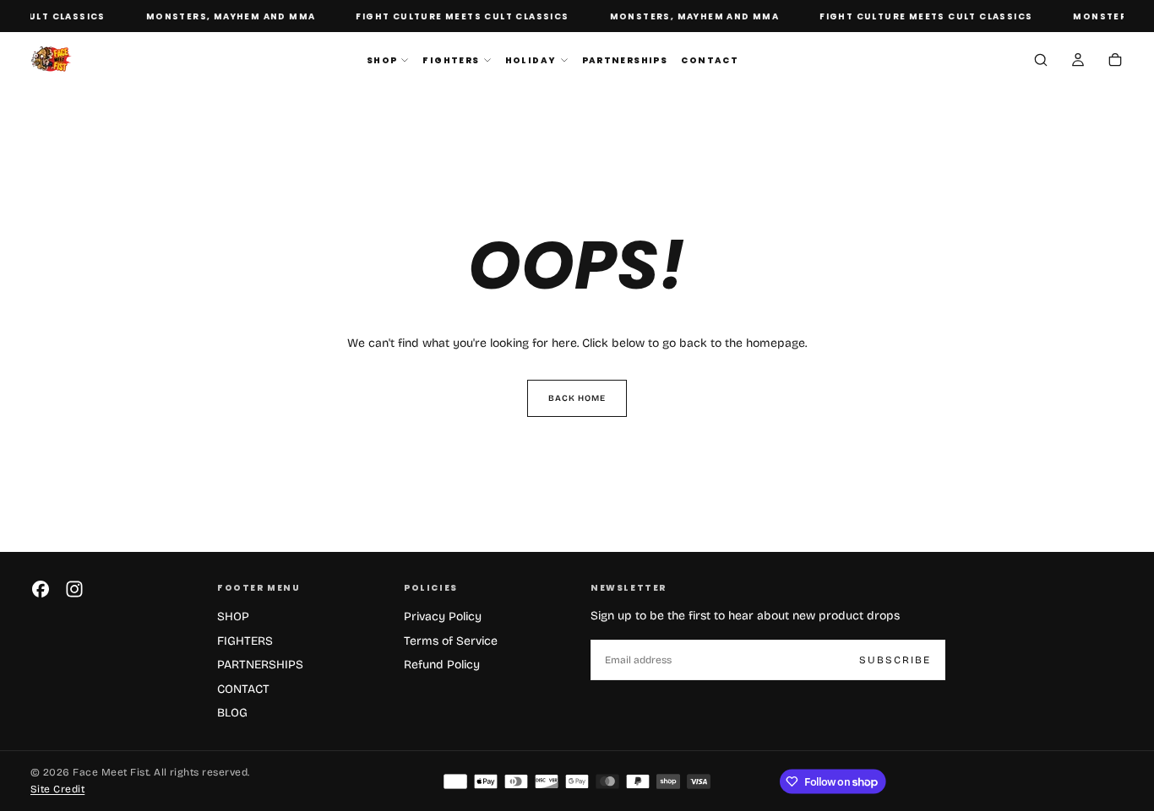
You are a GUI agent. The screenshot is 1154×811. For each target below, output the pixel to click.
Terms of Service (451, 641)
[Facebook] (40, 589)
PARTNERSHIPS (625, 60)
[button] (1040, 61)
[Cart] (1115, 61)
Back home (577, 398)
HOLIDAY (531, 60)
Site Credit (57, 789)
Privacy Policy (443, 616)
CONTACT (709, 60)
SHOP (382, 60)
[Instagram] (74, 589)
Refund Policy (442, 664)
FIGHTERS (450, 60)
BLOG (232, 713)
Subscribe (895, 660)
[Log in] (1078, 61)
